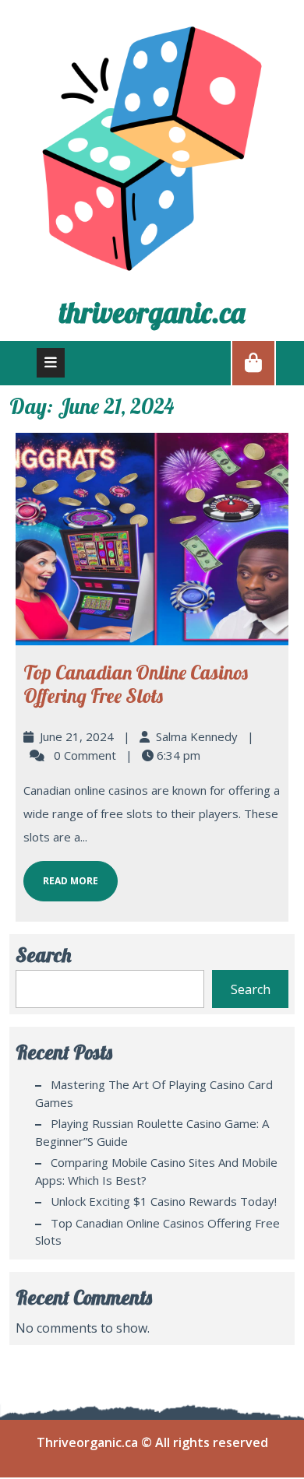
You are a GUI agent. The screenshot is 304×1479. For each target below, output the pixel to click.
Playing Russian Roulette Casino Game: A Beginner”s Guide (152, 1132)
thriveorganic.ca (152, 312)
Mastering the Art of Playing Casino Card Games (154, 1093)
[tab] (51, 363)
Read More (60, 874)
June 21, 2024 (77, 736)
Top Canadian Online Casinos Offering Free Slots (135, 684)
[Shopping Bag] (253, 362)
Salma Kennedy (197, 736)
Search (43, 955)
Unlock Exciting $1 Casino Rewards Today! (164, 1201)
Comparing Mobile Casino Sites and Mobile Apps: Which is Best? (156, 1171)
